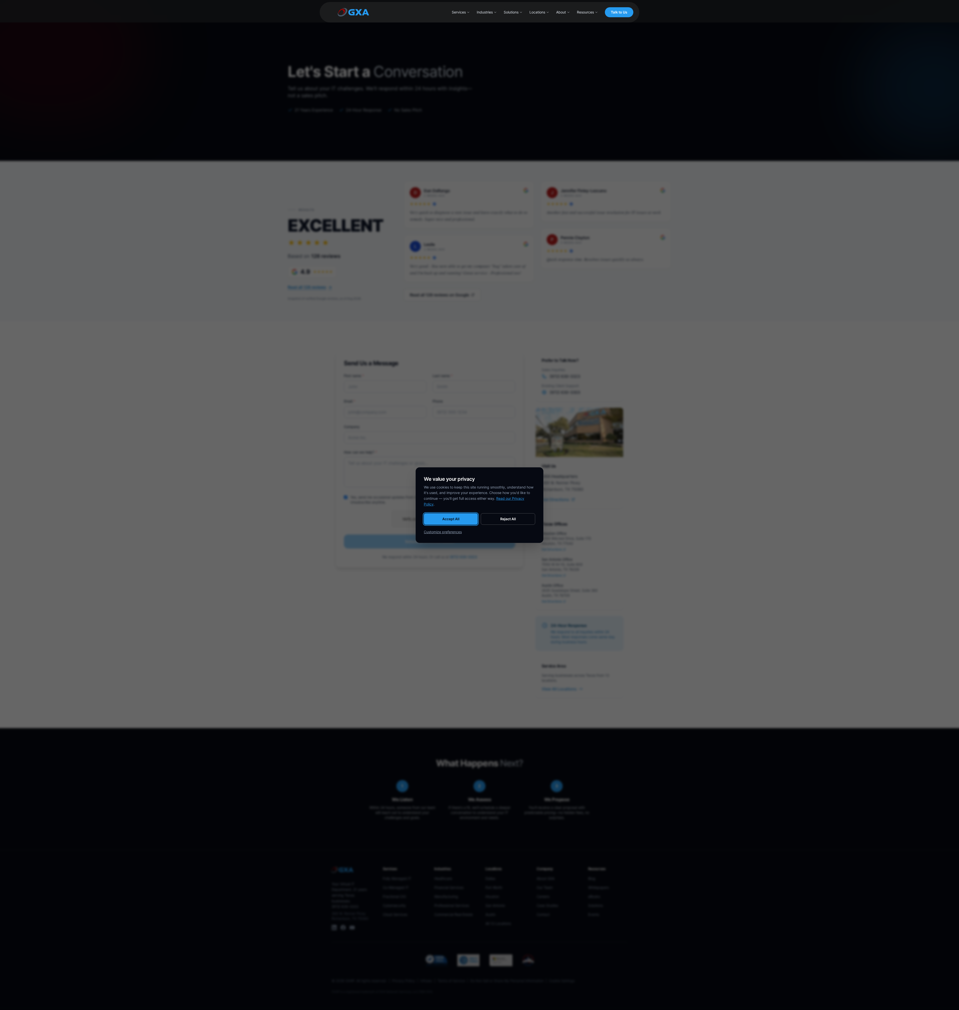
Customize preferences (443, 532)
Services (459, 12)
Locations (537, 12)
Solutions (511, 12)
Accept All (451, 519)
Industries (485, 12)
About (561, 12)
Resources (585, 12)
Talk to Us (619, 12)
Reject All (508, 519)
